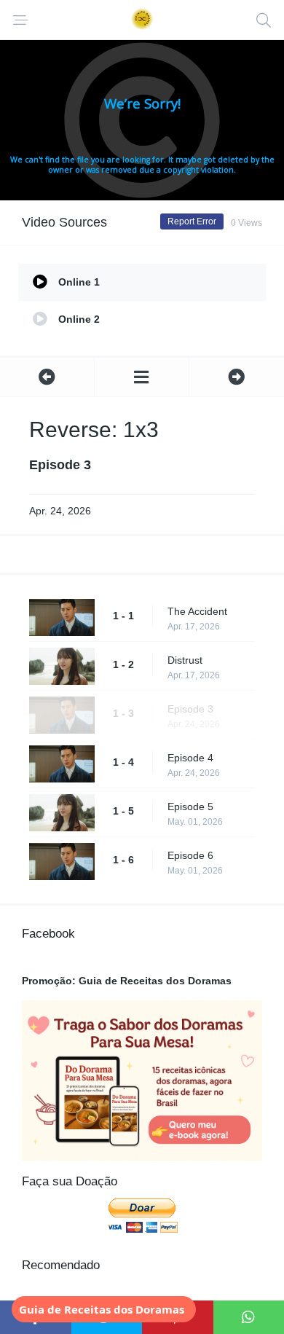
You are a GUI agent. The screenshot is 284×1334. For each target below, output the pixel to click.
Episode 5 (190, 806)
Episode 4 (190, 758)
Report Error (191, 221)
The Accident (197, 611)
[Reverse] (142, 377)
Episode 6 (190, 855)
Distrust (184, 660)
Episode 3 (190, 709)
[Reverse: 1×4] (236, 377)
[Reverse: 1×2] (47, 377)
